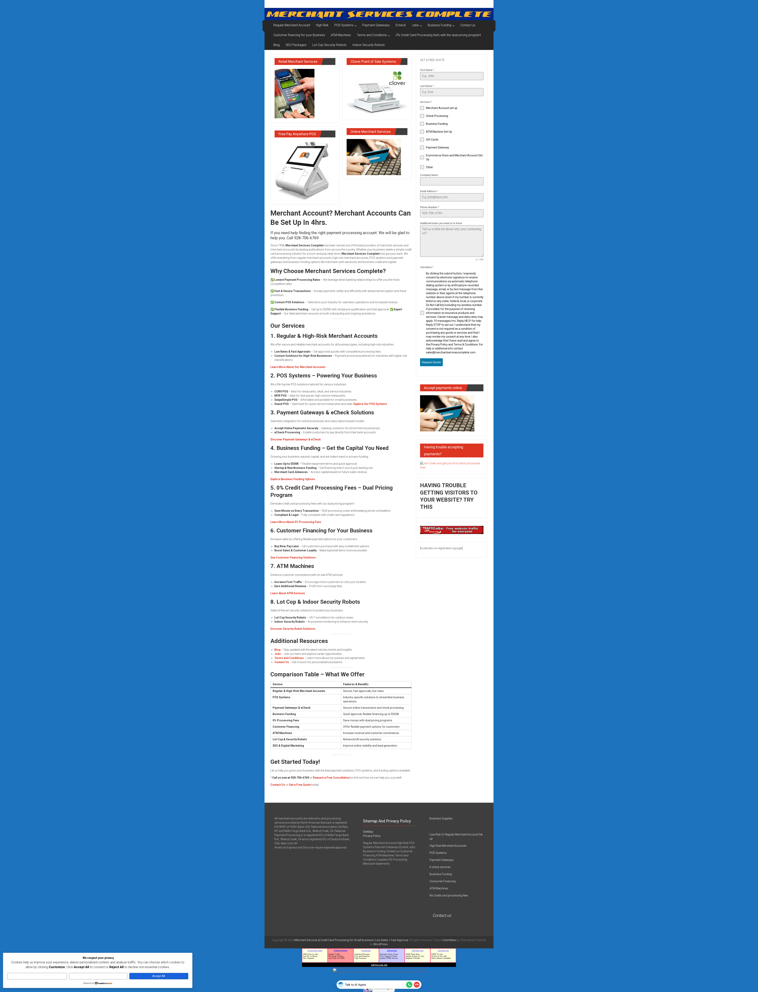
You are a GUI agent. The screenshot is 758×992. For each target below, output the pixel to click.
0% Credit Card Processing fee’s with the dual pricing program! (438, 35)
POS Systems (344, 25)
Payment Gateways (376, 25)
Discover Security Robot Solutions (292, 628)
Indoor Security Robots (368, 45)
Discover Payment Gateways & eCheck (295, 439)
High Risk (322, 25)
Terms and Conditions (372, 35)
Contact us (467, 25)
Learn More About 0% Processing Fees (295, 522)
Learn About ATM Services (287, 593)
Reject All (98, 976)
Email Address (429, 191)
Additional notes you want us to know (441, 223)
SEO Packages (296, 45)
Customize (37, 976)
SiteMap (368, 831)
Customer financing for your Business (299, 35)
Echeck (401, 25)
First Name (427, 70)
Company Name (429, 175)
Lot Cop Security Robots (329, 45)
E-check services (440, 867)
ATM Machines (341, 35)
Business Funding (439, 25)
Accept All (158, 976)
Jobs (415, 25)
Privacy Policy (372, 835)
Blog (276, 45)
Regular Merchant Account (291, 25)
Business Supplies (441, 818)
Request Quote (431, 362)
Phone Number (429, 207)
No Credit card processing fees (449, 895)
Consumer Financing (443, 881)
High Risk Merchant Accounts (448, 845)
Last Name (427, 86)
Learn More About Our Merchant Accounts (298, 367)
